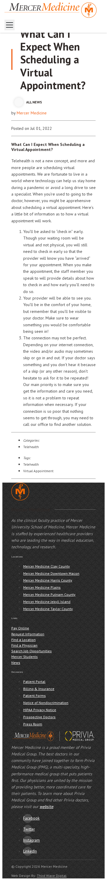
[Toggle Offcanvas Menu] (9, 25)
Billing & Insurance (38, 688)
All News (34, 102)
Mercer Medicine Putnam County (49, 594)
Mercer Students (24, 656)
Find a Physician (24, 645)
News (15, 662)
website (46, 806)
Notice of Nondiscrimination (45, 702)
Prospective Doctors (39, 717)
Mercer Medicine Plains (42, 587)
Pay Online (20, 628)
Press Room (32, 724)
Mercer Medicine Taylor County (48, 609)
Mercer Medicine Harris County (47, 580)
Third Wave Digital (52, 875)
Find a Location (23, 639)
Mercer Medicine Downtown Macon (51, 573)
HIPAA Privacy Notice (39, 710)
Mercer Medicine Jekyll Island (46, 601)
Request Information (27, 634)
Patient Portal (34, 681)
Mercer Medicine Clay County (46, 566)
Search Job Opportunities (31, 651)
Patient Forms (34, 695)
